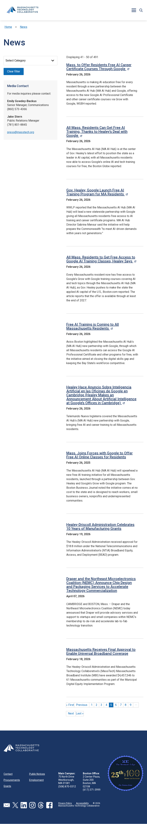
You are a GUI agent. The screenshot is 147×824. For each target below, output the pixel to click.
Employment (36, 780)
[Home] (22, 10)
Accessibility (82, 803)
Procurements (12, 780)
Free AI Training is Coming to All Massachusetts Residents (92, 326)
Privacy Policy (65, 803)
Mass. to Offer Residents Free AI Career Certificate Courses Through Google (98, 67)
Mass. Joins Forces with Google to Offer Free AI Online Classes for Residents (99, 455)
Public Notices (37, 774)
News (23, 27)
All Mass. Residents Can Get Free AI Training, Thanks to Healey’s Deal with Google (96, 131)
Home (8, 27)
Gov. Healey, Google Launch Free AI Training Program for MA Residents (97, 192)
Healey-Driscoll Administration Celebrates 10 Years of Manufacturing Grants (100, 526)
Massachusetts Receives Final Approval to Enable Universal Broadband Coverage (101, 651)
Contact (8, 774)
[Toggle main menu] (133, 10)
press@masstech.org (20, 132)
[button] (140, 10)
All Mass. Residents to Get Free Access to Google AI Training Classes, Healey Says (101, 259)
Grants (7, 786)
